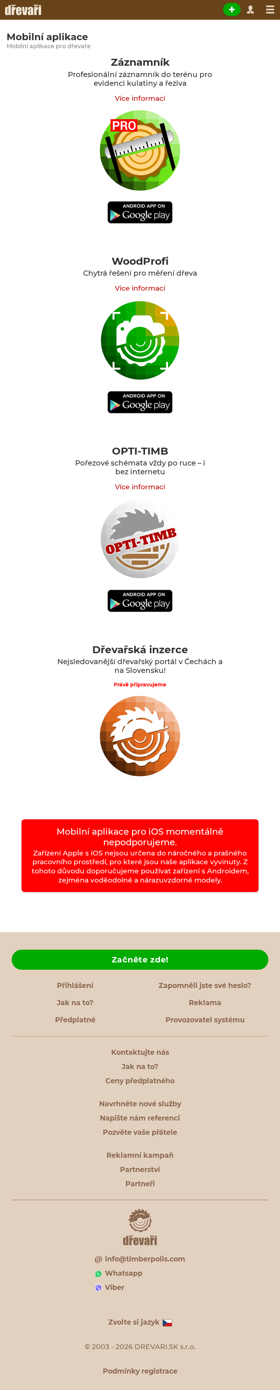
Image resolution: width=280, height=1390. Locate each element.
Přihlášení (75, 985)
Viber (114, 1287)
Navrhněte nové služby (140, 1104)
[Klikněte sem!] (140, 212)
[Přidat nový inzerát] (232, 9)
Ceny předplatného (140, 1081)
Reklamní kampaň (140, 1155)
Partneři (140, 1184)
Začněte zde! (140, 960)
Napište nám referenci (140, 1118)
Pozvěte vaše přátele (140, 1132)
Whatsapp (124, 1273)
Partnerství (140, 1169)
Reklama (205, 1003)
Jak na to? (75, 1003)
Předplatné (75, 1020)
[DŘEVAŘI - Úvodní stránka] (23, 10)
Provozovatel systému (205, 1020)
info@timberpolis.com (145, 1259)
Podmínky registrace (140, 1371)
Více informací (140, 98)
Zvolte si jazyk (134, 1322)
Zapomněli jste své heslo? (205, 985)
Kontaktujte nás (140, 1052)
